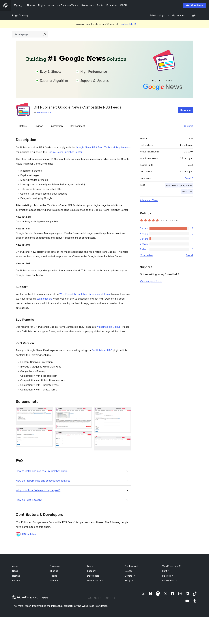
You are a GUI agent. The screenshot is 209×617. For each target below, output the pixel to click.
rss (190, 191)
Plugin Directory (20, 15)
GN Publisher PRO (102, 350)
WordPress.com (171, 566)
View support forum (151, 281)
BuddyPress (169, 580)
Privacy (16, 580)
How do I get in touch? (29, 500)
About (15, 566)
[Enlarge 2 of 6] (48, 431)
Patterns (54, 580)
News (15, 571)
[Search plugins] (45, 34)
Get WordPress (194, 5)
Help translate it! (127, 24)
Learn (90, 566)
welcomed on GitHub (109, 326)
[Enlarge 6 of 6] (127, 439)
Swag (129, 580)
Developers (93, 575)
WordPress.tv (95, 580)
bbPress (167, 575)
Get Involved (131, 566)
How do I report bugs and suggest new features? (43, 480)
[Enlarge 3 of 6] (87, 411)
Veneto (44, 597)
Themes (54, 571)
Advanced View (149, 200)
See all (189, 255)
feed (168, 185)
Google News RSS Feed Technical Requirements (103, 147)
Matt (166, 571)
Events (128, 571)
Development (77, 126)
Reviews (38, 126)
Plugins (53, 575)
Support (188, 126)
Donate (130, 575)
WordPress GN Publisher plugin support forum (84, 294)
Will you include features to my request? (38, 490)
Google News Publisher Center (65, 152)
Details (23, 126)
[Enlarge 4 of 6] (87, 435)
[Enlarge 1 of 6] (48, 411)
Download (185, 110)
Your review (146, 255)
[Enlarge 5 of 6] (127, 411)
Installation (56, 126)
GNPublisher (44, 112)
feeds (175, 185)
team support (44, 298)
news (184, 191)
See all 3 (189, 178)
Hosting (16, 575)
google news (186, 185)
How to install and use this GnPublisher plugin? (42, 471)
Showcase (55, 566)
